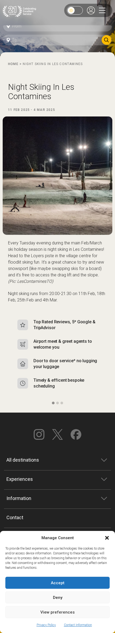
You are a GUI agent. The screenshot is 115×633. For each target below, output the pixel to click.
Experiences (19, 479)
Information (18, 498)
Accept (57, 582)
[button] (107, 538)
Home (13, 64)
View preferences (57, 612)
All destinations (22, 460)
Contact (14, 517)
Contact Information (78, 625)
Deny (57, 597)
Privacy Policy (46, 625)
